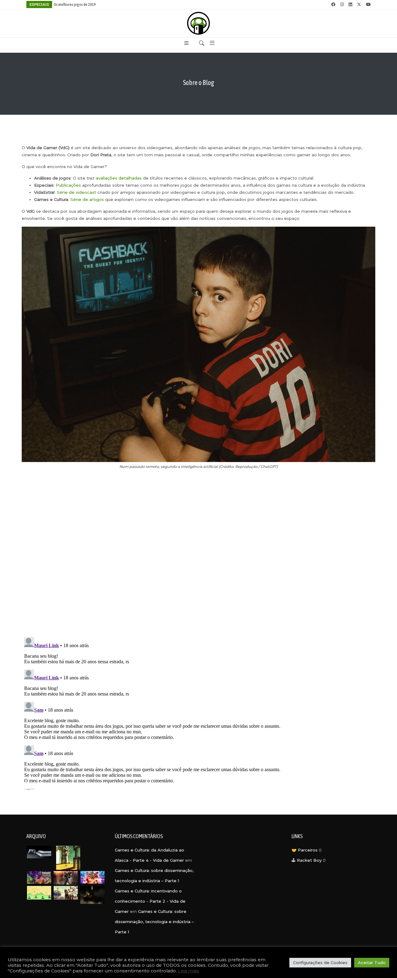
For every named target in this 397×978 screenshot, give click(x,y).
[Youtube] (368, 4)
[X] (359, 4)
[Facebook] (333, 4)
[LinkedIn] (350, 4)
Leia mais (188, 971)
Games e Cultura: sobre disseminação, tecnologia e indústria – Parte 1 (154, 921)
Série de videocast (76, 192)
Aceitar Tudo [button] (372, 962)
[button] (210, 43)
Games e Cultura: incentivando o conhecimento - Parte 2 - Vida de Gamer (150, 901)
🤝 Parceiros (305, 849)
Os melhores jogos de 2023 (75, 4)
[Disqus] (198, 553)
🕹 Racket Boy (307, 860)
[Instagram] (342, 4)
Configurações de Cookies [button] (320, 962)
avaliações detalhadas (119, 178)
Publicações (68, 185)
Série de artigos (87, 199)
